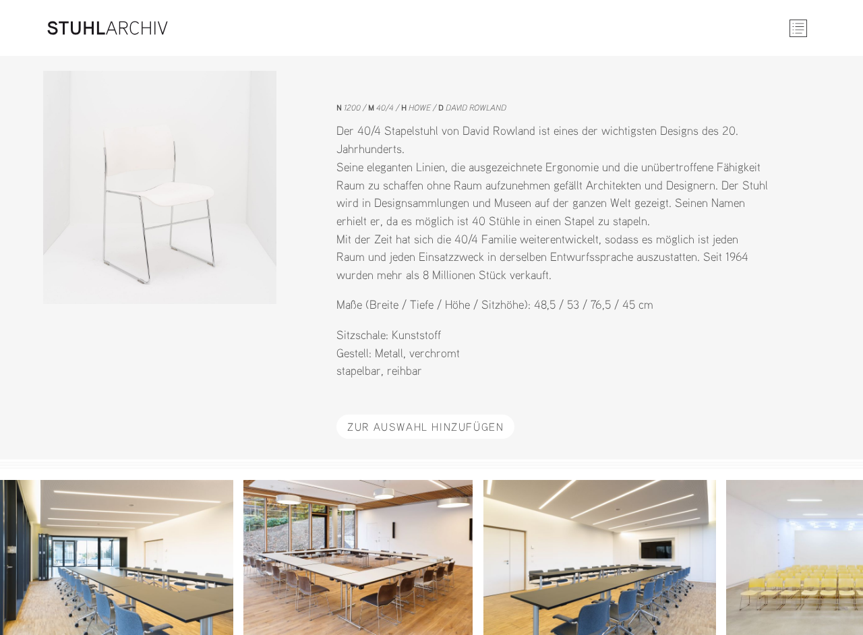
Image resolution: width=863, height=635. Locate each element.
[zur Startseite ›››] (108, 28)
